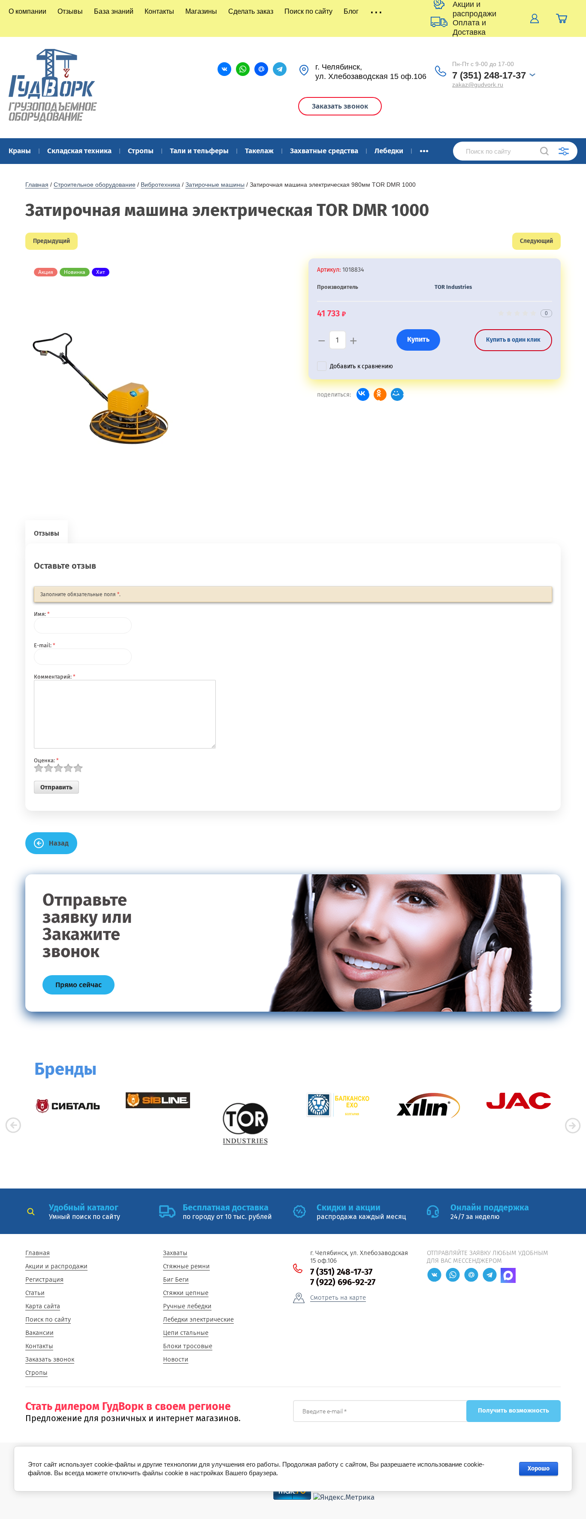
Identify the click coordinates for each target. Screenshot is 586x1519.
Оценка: (46, 760)
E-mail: (44, 645)
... (424, 148)
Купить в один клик (513, 339)
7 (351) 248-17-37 (489, 75)
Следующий (536, 241)
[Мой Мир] (397, 394)
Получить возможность (513, 1410)
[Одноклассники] (380, 394)
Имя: (42, 614)
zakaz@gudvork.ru (477, 84)
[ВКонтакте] (362, 394)
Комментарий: (55, 676)
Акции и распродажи (474, 9)
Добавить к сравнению (361, 366)
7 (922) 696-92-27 (342, 1282)
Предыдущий (51, 241)
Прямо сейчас (78, 984)
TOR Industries (453, 287)
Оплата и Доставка (469, 27)
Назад (59, 843)
